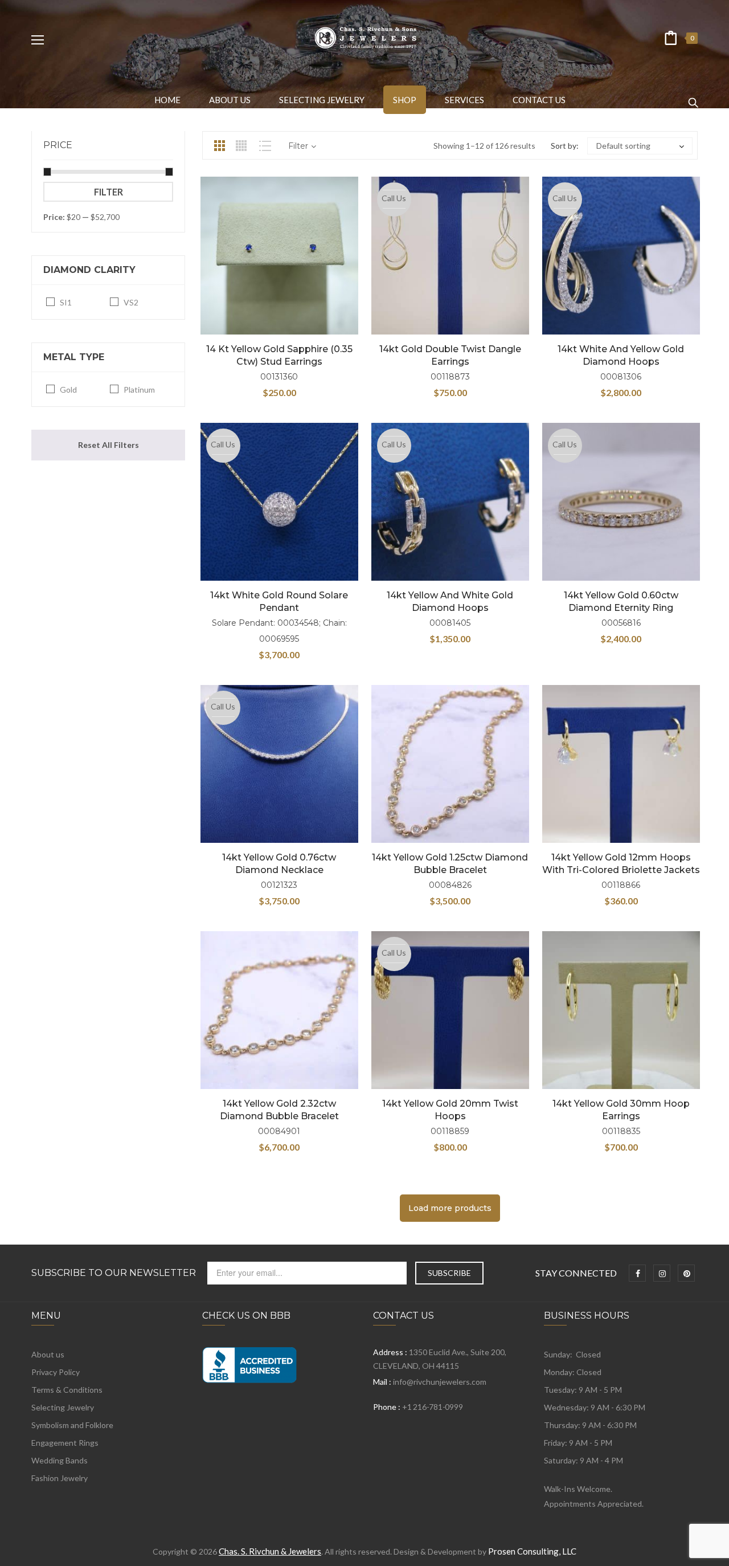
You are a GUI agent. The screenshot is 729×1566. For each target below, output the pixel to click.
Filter (108, 191)
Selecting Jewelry (62, 1407)
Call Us (394, 198)
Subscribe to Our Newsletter (113, 1273)
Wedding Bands (59, 1460)
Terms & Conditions (67, 1389)
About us (47, 1354)
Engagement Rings (65, 1442)
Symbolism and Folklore (72, 1425)
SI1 (66, 302)
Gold (68, 389)
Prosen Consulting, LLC (532, 1551)
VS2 (131, 302)
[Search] (693, 97)
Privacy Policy (55, 1372)
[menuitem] (167, 99)
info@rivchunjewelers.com (439, 1381)
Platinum (139, 389)
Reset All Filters (108, 445)
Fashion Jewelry (59, 1478)
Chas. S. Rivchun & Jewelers (270, 1551)
